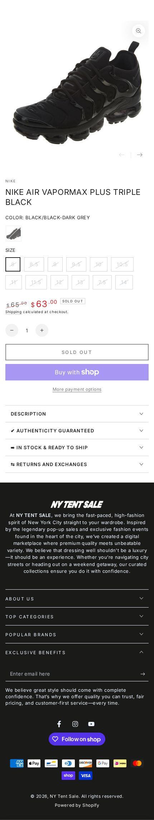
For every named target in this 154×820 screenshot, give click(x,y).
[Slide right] (140, 155)
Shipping (13, 312)
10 (101, 266)
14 (127, 284)
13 (83, 284)
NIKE (10, 181)
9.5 (79, 266)
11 (16, 284)
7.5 (105, 284)
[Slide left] (122, 155)
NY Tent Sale (64, 796)
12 (62, 284)
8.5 (36, 266)
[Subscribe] (144, 674)
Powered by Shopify (77, 805)
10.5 (125, 266)
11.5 (39, 284)
